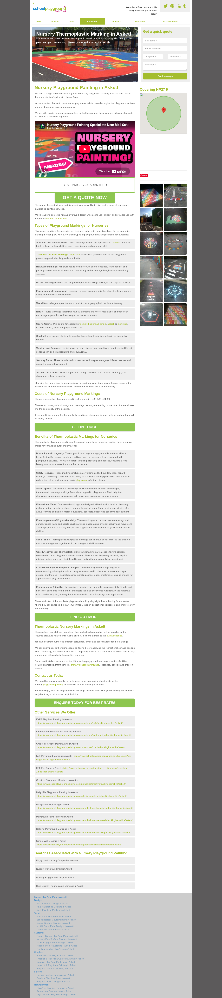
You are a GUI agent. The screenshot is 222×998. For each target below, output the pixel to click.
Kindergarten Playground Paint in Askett (57, 945)
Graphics (116, 21)
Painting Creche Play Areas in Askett (55, 949)
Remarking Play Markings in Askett (54, 991)
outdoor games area (56, 218)
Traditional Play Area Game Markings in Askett (60, 958)
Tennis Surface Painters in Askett (53, 929)
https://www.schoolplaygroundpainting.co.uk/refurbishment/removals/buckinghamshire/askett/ (84, 820)
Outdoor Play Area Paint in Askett (54, 978)
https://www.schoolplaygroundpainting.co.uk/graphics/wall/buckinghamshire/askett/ (79, 844)
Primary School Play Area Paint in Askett (57, 936)
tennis (103, 324)
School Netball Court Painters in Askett (56, 919)
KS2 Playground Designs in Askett (54, 906)
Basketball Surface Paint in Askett (54, 916)
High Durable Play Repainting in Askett (56, 994)
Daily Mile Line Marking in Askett (53, 910)
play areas (81, 480)
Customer (92, 21)
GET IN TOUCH (85, 427)
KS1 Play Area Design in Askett (52, 903)
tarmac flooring (114, 635)
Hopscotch (75, 254)
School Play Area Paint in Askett (50, 897)
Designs (55, 21)
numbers (116, 242)
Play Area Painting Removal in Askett (55, 988)
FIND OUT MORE (84, 617)
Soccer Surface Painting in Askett (54, 923)
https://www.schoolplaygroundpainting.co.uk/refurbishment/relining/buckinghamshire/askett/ (84, 832)
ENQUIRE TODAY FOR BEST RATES (85, 703)
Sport (72, 21)
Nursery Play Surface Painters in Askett (57, 939)
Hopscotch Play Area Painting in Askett (56, 965)
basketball (93, 324)
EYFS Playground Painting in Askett (55, 942)
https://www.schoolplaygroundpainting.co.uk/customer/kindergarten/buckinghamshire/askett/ (84, 735)
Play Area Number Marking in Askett (55, 968)
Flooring (140, 21)
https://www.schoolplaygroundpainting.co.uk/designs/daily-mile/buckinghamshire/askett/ (81, 796)
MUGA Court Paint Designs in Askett (55, 926)
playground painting (53, 684)
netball (110, 324)
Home (38, 21)
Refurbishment (171, 21)
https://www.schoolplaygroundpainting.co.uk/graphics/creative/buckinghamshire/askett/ (81, 784)
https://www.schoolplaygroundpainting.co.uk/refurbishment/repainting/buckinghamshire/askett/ (85, 808)
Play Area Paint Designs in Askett (53, 981)
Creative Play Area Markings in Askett (56, 962)
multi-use (122, 324)
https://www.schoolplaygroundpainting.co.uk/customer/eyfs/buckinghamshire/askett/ (80, 723)
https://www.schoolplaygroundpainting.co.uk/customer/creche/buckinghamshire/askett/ (81, 747)
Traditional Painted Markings (52, 254)
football (83, 324)
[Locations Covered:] (33, 3)
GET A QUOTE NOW (85, 197)
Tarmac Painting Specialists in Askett (55, 975)
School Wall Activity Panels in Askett (55, 955)
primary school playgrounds (85, 664)
